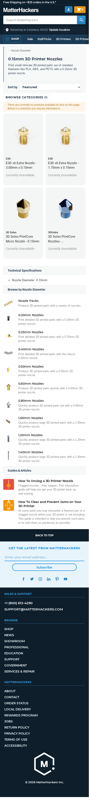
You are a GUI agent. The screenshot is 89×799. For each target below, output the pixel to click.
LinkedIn (48, 579)
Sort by (12, 87)
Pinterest (57, 579)
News (9, 635)
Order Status (16, 703)
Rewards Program (21, 715)
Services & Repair (19, 671)
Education (13, 653)
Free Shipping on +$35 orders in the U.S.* (29, 2)
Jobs (8, 721)
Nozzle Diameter (21, 50)
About (10, 691)
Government (15, 665)
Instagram (40, 579)
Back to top (44, 535)
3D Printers (63, 39)
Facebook (23, 579)
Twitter (32, 579)
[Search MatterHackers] (81, 20)
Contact (11, 697)
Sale (30, 39)
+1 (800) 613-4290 (18, 603)
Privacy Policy (17, 733)
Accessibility (15, 746)
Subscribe (44, 567)
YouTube (65, 579)
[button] (44, 29)
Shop (8, 629)
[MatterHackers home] (21, 10)
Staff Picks (44, 39)
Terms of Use (15, 739)
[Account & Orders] (69, 9)
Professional (16, 647)
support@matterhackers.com (33, 609)
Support (11, 659)
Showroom (14, 641)
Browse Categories (25, 97)
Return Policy (16, 727)
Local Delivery (17, 709)
